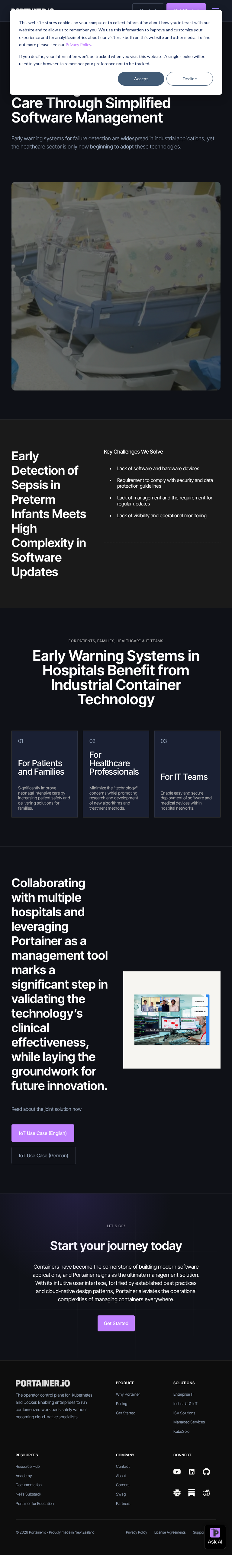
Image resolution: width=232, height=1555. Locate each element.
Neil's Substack (28, 1494)
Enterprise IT (183, 1394)
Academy (24, 1475)
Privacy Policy (78, 44)
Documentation (29, 1484)
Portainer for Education (35, 1503)
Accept (141, 78)
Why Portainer (128, 1394)
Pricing (121, 1403)
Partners (123, 1503)
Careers (122, 1484)
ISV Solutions (184, 1412)
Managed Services (189, 1422)
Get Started (116, 1323)
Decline (190, 78)
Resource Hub (28, 1466)
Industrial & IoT (185, 1403)
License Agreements (170, 1532)
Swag (121, 1494)
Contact (123, 1466)
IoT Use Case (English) (43, 1133)
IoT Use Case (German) (43, 1155)
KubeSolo (181, 1431)
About (121, 1475)
